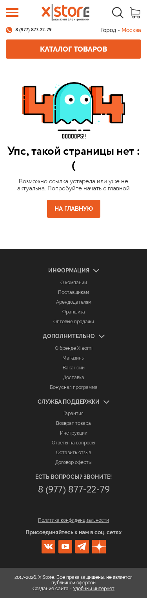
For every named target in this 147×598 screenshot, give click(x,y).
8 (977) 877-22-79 (33, 30)
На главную (73, 208)
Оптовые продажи (73, 321)
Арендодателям (73, 302)
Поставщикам (73, 292)
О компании (73, 282)
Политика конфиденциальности (73, 520)
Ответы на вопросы (73, 443)
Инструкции (73, 433)
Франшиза (73, 312)
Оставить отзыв (73, 452)
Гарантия (73, 413)
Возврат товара (73, 423)
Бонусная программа (74, 387)
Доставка (73, 377)
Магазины (73, 358)
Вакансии (74, 368)
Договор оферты (73, 462)
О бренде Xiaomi (74, 348)
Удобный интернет (93, 588)
